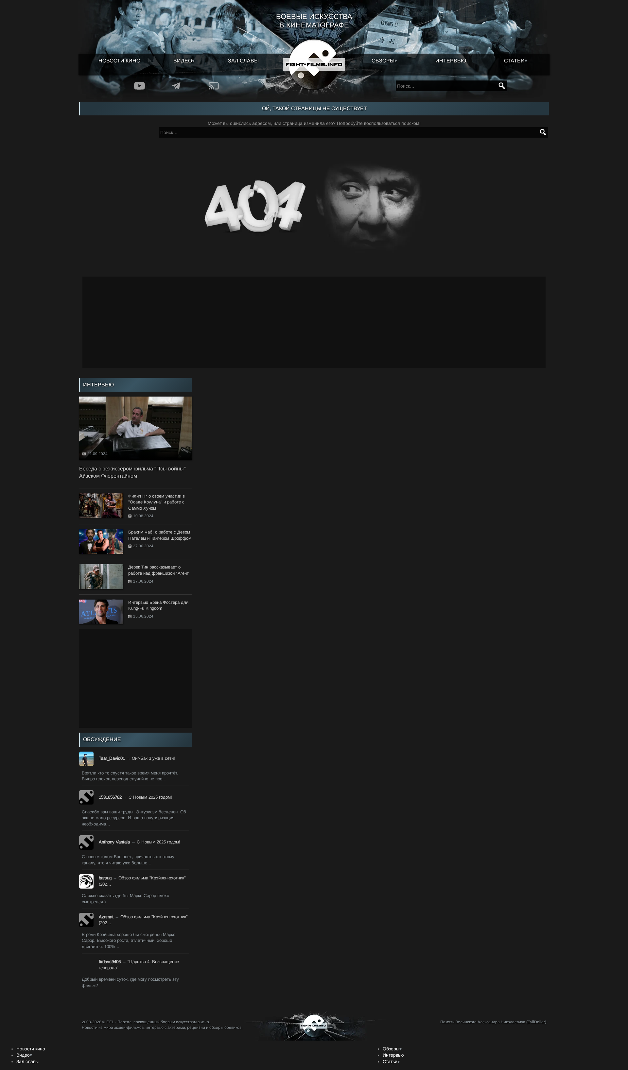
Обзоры (383, 60)
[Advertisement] (314, 322)
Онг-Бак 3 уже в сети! (153, 758)
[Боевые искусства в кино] (314, 65)
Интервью (450, 60)
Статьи (514, 60)
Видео (182, 60)
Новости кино (119, 60)
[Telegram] (176, 85)
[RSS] (213, 85)
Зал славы (243, 60)
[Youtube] (139, 85)
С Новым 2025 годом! (150, 797)
